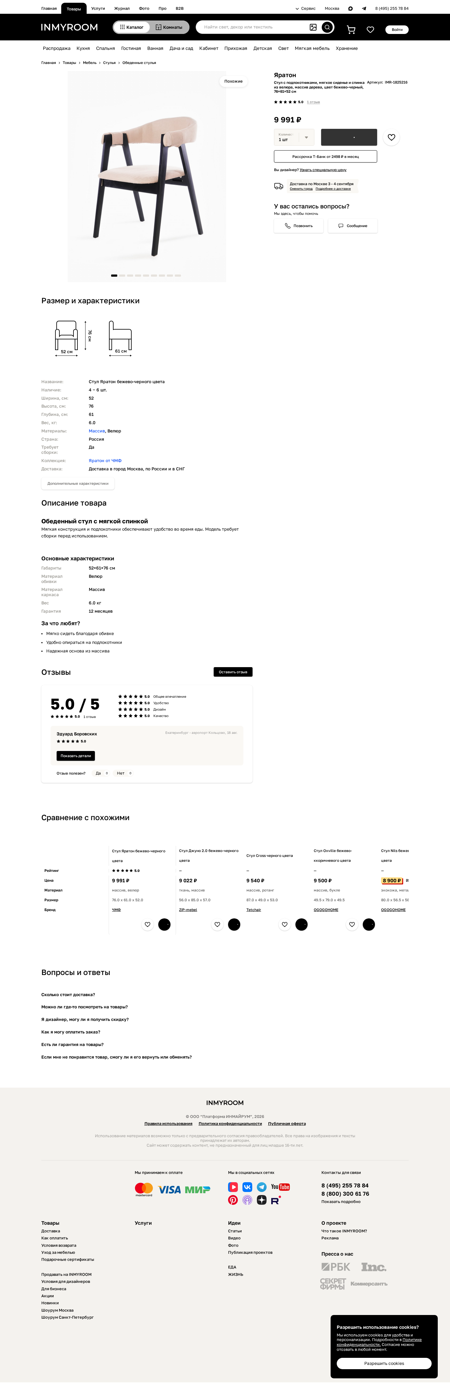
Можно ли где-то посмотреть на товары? (84, 1006)
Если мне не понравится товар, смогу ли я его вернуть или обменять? (116, 1056)
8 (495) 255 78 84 (392, 8)
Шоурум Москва (57, 1310)
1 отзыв (313, 101)
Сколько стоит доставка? (68, 994)
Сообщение (357, 225)
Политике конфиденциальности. (379, 1342)
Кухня (83, 48)
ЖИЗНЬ (235, 1274)
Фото (144, 8)
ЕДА (232, 1267)
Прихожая (235, 48)
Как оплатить (54, 1237)
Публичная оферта (287, 1123)
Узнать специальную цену (323, 169)
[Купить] (349, 137)
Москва (332, 8)
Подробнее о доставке (333, 188)
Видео (234, 1237)
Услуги (98, 8)
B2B (180, 8)
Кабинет (208, 48)
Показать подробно (341, 1201)
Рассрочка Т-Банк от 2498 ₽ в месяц (325, 156)
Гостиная (131, 48)
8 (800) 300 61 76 (345, 1193)
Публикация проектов (250, 1252)
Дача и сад (181, 48)
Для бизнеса (53, 1288)
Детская (262, 48)
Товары (74, 8)
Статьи (235, 1230)
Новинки (50, 1302)
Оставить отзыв (233, 672)
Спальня (105, 48)
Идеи (234, 1223)
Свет (283, 48)
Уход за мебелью (58, 1252)
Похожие (233, 81)
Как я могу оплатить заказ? (70, 1031)
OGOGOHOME (326, 909)
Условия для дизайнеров (65, 1281)
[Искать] (327, 27)
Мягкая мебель (312, 48)
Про (163, 8)
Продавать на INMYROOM (66, 1274)
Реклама (330, 1237)
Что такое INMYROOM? (344, 1230)
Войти (397, 29)
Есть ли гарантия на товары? (72, 1044)
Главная (49, 8)
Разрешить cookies (384, 1363)
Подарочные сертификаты (67, 1259)
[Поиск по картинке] (313, 27)
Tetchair (253, 909)
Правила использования (168, 1123)
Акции (47, 1295)
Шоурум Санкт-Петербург (67, 1317)
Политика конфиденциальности (230, 1123)
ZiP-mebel (188, 909)
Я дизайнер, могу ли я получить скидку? (85, 1019)
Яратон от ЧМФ (105, 460)
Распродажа (56, 48)
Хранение (347, 48)
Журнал (122, 8)
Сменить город (301, 188)
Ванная (155, 48)
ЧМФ (116, 909)
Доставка (50, 1230)
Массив (97, 430)
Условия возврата (58, 1245)
